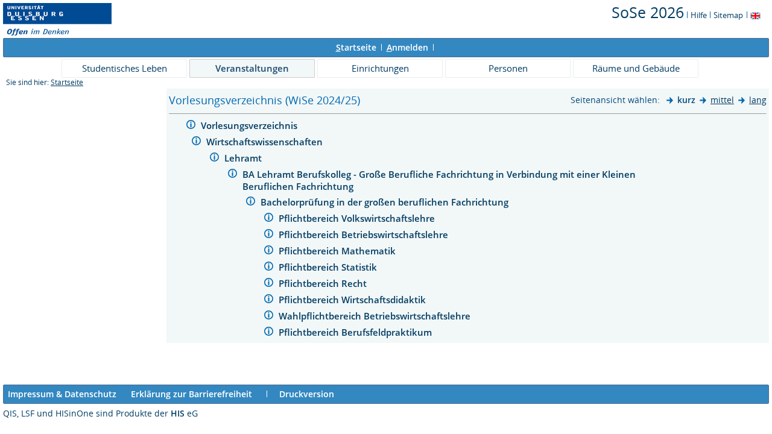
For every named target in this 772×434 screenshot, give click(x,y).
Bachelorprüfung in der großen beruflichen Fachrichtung (386, 202)
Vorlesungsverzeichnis (250, 125)
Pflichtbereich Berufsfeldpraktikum (356, 332)
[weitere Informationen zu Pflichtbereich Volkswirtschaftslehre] (269, 219)
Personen (508, 68)
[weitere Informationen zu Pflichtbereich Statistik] (269, 268)
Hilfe (699, 15)
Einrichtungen (380, 68)
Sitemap (728, 15)
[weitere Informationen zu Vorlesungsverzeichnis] (191, 126)
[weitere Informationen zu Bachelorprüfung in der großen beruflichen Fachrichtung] (250, 203)
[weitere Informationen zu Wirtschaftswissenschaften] (196, 142)
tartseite (356, 47)
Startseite (67, 82)
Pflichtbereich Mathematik (338, 251)
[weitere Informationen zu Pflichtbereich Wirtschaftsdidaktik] (269, 300)
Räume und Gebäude (636, 68)
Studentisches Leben (124, 68)
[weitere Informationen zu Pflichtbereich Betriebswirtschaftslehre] (269, 235)
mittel (722, 99)
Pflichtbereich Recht (324, 283)
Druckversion (306, 394)
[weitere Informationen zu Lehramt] (214, 159)
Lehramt (244, 158)
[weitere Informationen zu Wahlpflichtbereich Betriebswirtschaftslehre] (269, 316)
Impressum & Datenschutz (62, 394)
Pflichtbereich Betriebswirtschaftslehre (365, 234)
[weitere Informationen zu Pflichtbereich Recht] (269, 284)
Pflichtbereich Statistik (329, 267)
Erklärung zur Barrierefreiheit (191, 394)
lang (758, 99)
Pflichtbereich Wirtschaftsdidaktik (353, 300)
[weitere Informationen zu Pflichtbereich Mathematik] (269, 251)
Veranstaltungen (252, 68)
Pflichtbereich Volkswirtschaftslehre (358, 218)
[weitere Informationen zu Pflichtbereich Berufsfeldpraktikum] (269, 333)
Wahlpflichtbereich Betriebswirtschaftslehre (376, 316)
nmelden (407, 47)
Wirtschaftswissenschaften (265, 142)
